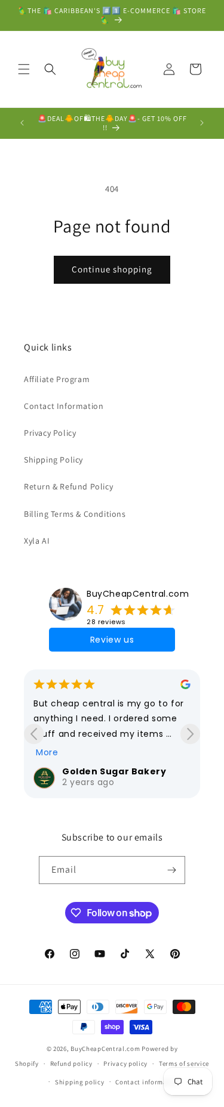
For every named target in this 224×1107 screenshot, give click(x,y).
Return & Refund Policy (68, 486)
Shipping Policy (53, 459)
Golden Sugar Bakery (114, 771)
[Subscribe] (171, 870)
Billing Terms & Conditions (75, 513)
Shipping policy (80, 1082)
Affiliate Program (57, 379)
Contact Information (63, 406)
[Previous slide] (34, 734)
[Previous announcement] (22, 123)
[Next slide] (190, 734)
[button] (24, 69)
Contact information (147, 1082)
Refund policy (71, 1063)
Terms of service (184, 1063)
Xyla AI (37, 540)
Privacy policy (125, 1063)
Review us (112, 640)
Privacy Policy (50, 432)
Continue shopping (112, 269)
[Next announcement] (202, 123)
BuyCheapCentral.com (138, 594)
